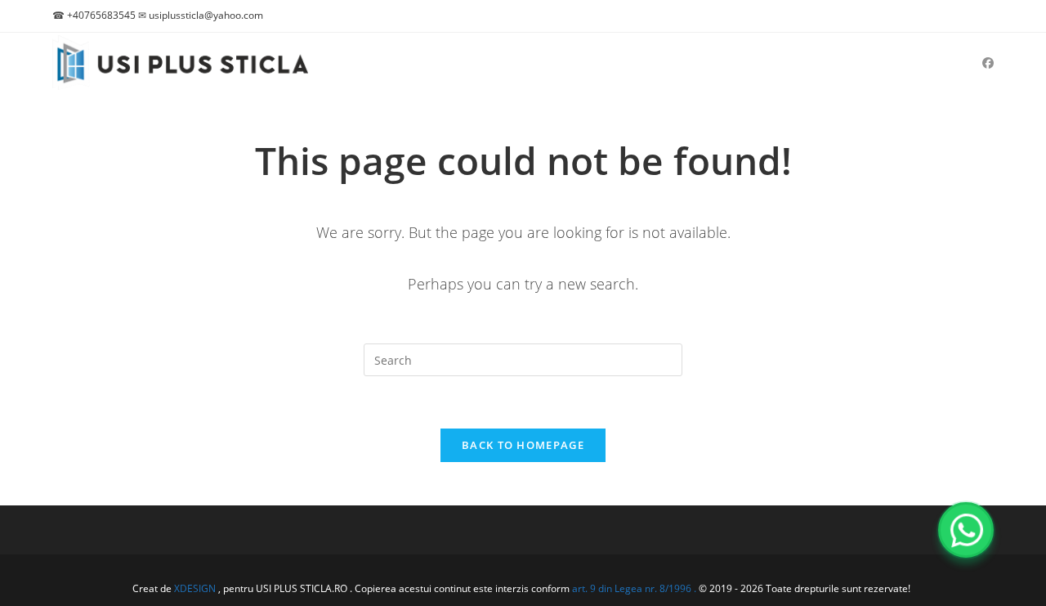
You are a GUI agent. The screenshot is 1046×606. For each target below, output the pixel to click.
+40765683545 (101, 15)
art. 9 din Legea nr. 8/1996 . (635, 588)
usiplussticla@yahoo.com (206, 15)
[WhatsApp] (966, 530)
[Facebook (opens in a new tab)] (988, 63)
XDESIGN (195, 588)
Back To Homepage (523, 445)
